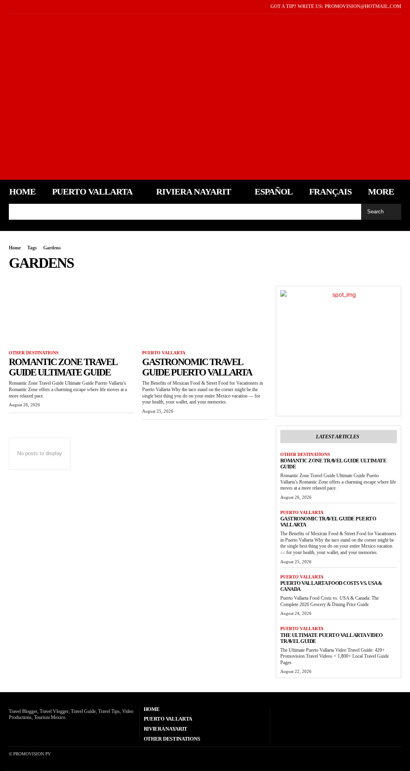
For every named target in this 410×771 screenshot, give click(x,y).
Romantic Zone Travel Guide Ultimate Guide (63, 367)
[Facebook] (10, 6)
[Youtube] (33, 6)
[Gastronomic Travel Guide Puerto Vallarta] (204, 317)
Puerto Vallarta (163, 352)
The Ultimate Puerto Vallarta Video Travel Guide (331, 638)
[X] (22, 6)
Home (15, 248)
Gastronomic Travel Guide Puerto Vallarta (197, 367)
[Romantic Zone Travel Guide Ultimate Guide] (71, 317)
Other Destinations (33, 352)
